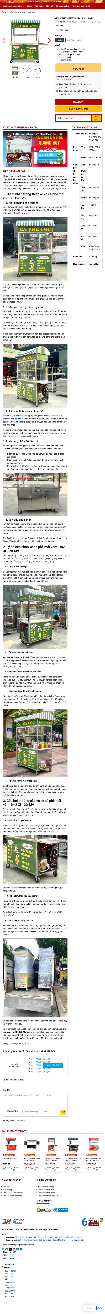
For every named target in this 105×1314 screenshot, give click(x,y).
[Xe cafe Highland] (11, 1144)
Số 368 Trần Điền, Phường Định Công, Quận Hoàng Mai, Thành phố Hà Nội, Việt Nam (51, 1240)
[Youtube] (6, 1249)
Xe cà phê (31, 12)
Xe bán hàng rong (18, 12)
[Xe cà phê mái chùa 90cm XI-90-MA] (52, 1144)
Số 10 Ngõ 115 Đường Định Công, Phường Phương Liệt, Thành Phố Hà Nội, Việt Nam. (48, 1237)
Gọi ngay (96, 118)
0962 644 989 (13, 1285)
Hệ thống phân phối (81, 6)
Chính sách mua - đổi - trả (48, 1196)
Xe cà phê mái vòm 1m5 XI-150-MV (93, 1159)
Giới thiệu (39, 6)
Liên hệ (49, 6)
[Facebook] (3, 1249)
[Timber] (21, 1249)
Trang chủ (5, 12)
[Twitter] (10, 1249)
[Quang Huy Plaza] (13, 1221)
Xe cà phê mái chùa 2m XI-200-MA (32, 1159)
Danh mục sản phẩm (12, 6)
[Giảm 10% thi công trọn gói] (52, 1)
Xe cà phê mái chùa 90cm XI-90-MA (52, 1159)
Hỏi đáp (97, 22)
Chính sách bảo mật (46, 1190)
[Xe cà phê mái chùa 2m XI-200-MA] (32, 1144)
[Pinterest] (13, 1249)
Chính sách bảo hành (46, 1193)
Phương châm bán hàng (12, 1196)
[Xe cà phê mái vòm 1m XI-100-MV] (73, 1144)
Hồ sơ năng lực (62, 6)
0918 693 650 (13, 1293)
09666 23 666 (13, 1273)
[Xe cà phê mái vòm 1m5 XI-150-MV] (94, 1144)
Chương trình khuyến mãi (13, 1193)
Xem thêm (94, 1224)
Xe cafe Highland (10, 1158)
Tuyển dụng (7, 1190)
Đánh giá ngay (53, 1065)
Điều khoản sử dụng (46, 1187)
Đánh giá (87, 22)
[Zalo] (99, 1308)
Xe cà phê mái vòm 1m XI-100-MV (73, 1159)
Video (29, 6)
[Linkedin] (17, 1249)
